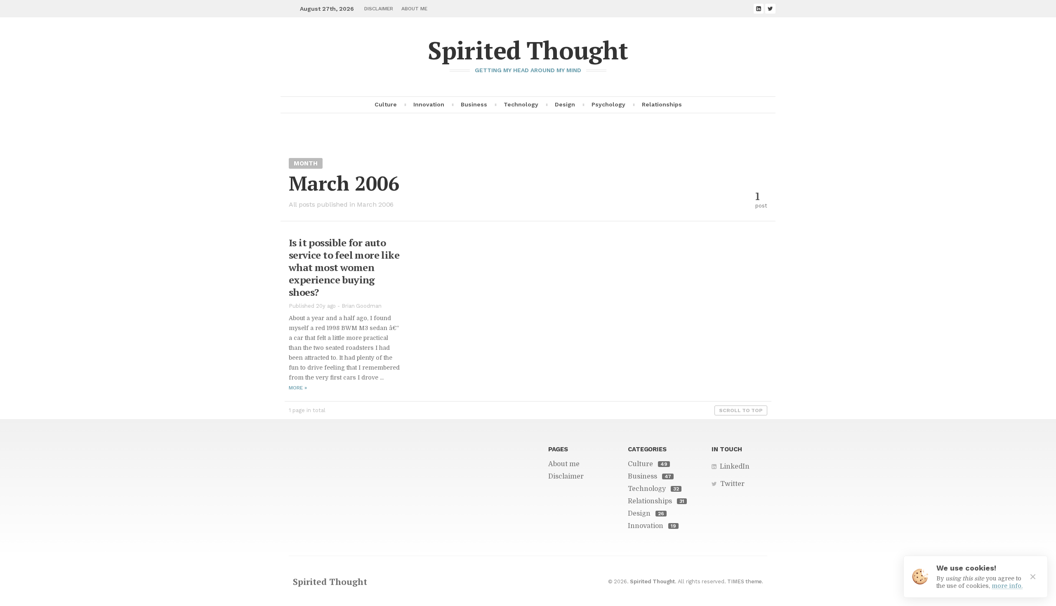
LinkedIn (735, 466)
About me (414, 9)
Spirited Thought (528, 50)
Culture (386, 104)
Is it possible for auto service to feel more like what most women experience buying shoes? (344, 267)
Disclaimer (378, 9)
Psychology (608, 104)
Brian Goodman (362, 306)
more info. (1007, 585)
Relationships (662, 104)
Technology (521, 104)
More (298, 388)
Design (565, 104)
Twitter (732, 484)
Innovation (428, 104)
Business (474, 104)
